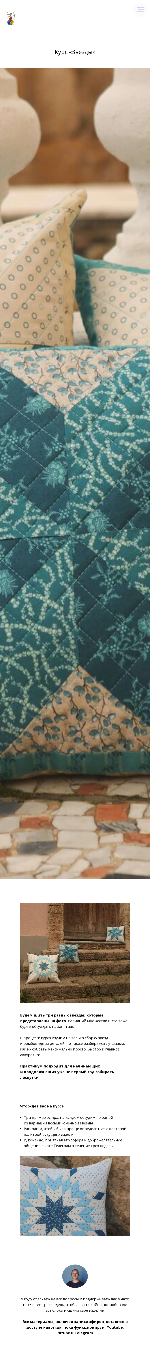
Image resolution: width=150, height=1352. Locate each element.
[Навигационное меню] (143, 18)
